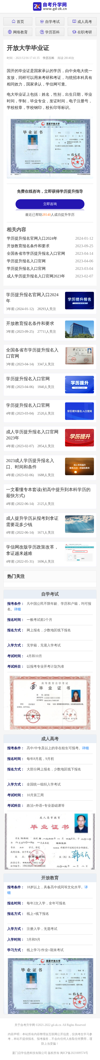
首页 (20, 21)
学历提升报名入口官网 (26, 261)
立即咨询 (50, 204)
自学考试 (52, 21)
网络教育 (20, 32)
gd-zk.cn (56, 1025)
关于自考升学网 (25, 1025)
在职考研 (84, 32)
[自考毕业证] (50, 702)
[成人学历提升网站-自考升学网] (50, 6)
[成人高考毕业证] (50, 841)
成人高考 (84, 21)
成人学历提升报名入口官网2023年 (36, 276)
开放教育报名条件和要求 (28, 246)
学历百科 (52, 32)
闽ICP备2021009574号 (74, 1053)
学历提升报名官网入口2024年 (32, 238)
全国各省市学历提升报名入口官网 (36, 253)
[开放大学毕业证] (50, 985)
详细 (17, 609)
